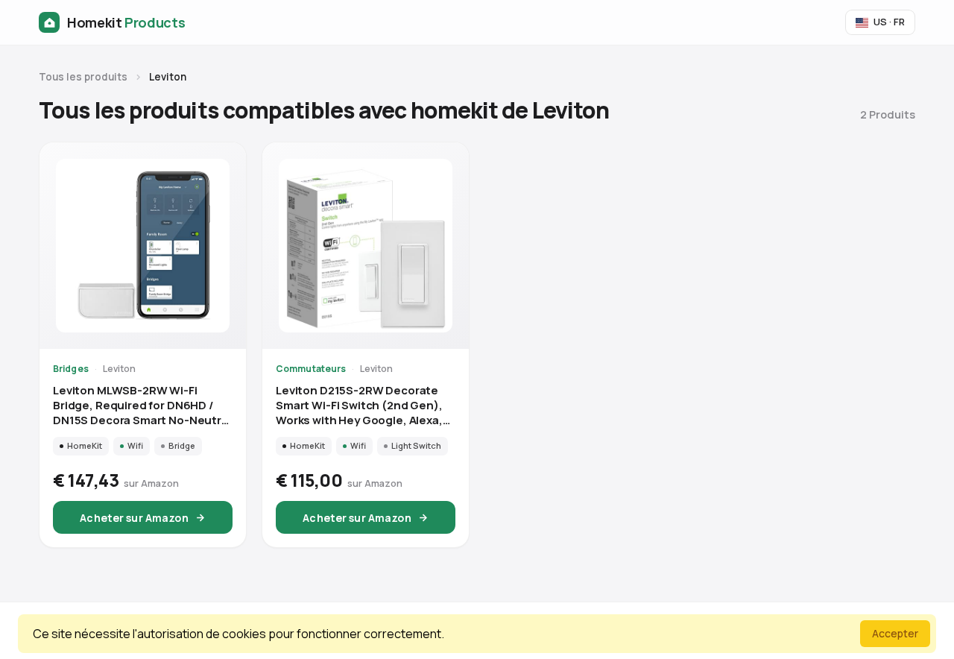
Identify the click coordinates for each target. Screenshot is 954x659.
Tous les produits (83, 76)
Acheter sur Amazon (134, 518)
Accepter (895, 633)
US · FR (889, 21)
